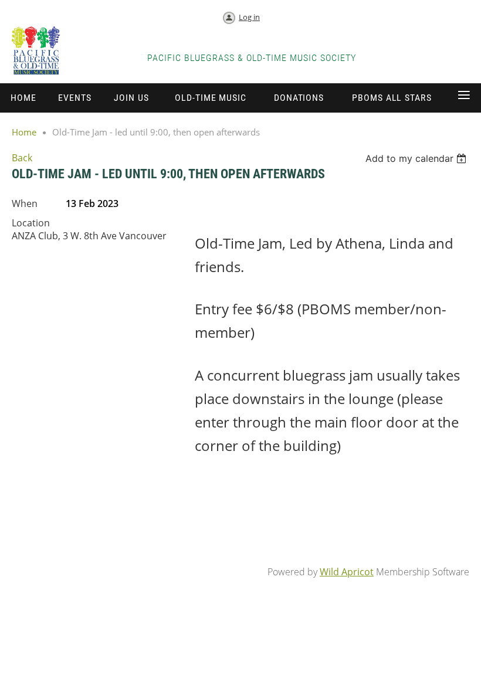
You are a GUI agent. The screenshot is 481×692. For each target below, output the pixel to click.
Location (31, 222)
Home (24, 132)
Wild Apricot (347, 571)
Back (22, 157)
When (25, 203)
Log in (249, 17)
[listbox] (417, 158)
